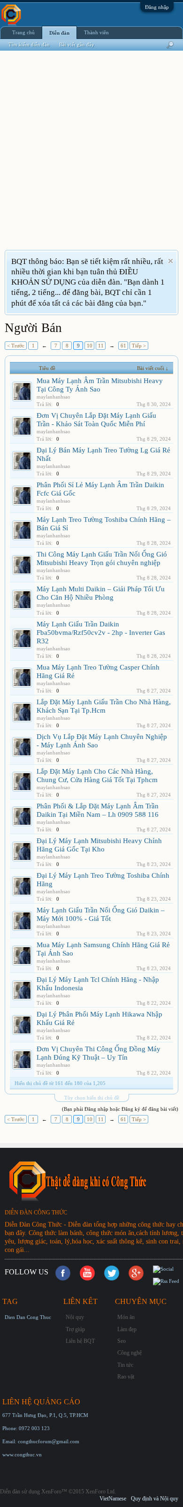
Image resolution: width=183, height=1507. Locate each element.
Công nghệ (129, 1352)
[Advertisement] (91, 156)
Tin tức (125, 1365)
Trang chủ (23, 32)
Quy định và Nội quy (154, 1498)
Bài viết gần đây (76, 44)
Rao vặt (125, 1376)
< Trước (15, 345)
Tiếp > (139, 345)
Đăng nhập (157, 7)
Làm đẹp (127, 1329)
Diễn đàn (59, 33)
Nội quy (75, 1317)
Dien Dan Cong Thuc (28, 1317)
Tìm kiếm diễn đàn (29, 44)
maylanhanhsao (53, 396)
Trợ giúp (75, 1329)
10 (89, 345)
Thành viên (96, 32)
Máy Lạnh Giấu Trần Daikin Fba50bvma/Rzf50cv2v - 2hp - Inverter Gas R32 (101, 632)
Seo (121, 1341)
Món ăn (126, 1317)
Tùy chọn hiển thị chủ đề (91, 1097)
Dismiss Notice (170, 260)
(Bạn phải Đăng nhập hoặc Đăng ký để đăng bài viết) (120, 1109)
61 (123, 345)
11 (101, 345)
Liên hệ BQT (80, 1341)
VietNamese (112, 1498)
